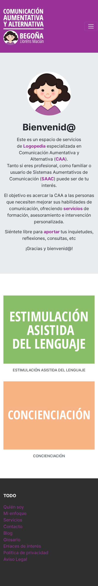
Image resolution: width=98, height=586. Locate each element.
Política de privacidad (25, 552)
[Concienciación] (49, 415)
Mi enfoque (14, 513)
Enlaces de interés (22, 546)
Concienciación (49, 456)
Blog (8, 533)
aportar (52, 231)
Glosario (11, 539)
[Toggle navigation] (91, 26)
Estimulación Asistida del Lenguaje (49, 370)
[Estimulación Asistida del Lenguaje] (49, 329)
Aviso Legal (15, 559)
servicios (73, 208)
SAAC (47, 178)
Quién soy (13, 507)
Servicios (12, 520)
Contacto (12, 526)
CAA (60, 159)
